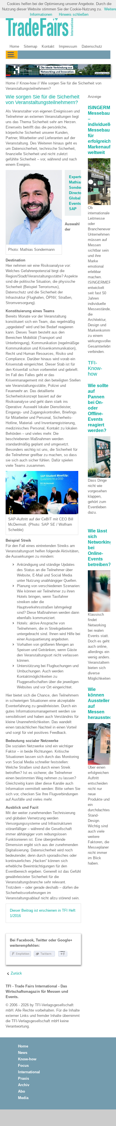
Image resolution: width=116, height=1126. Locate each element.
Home (14, 46)
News (22, 1053)
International (29, 1072)
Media (23, 1098)
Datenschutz (92, 46)
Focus (23, 1065)
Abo (21, 1091)
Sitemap (30, 46)
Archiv (23, 1085)
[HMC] (58, 70)
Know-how (28, 83)
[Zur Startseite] (39, 27)
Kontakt (48, 46)
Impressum (68, 46)
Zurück (16, 973)
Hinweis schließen (73, 14)
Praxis (23, 1078)
